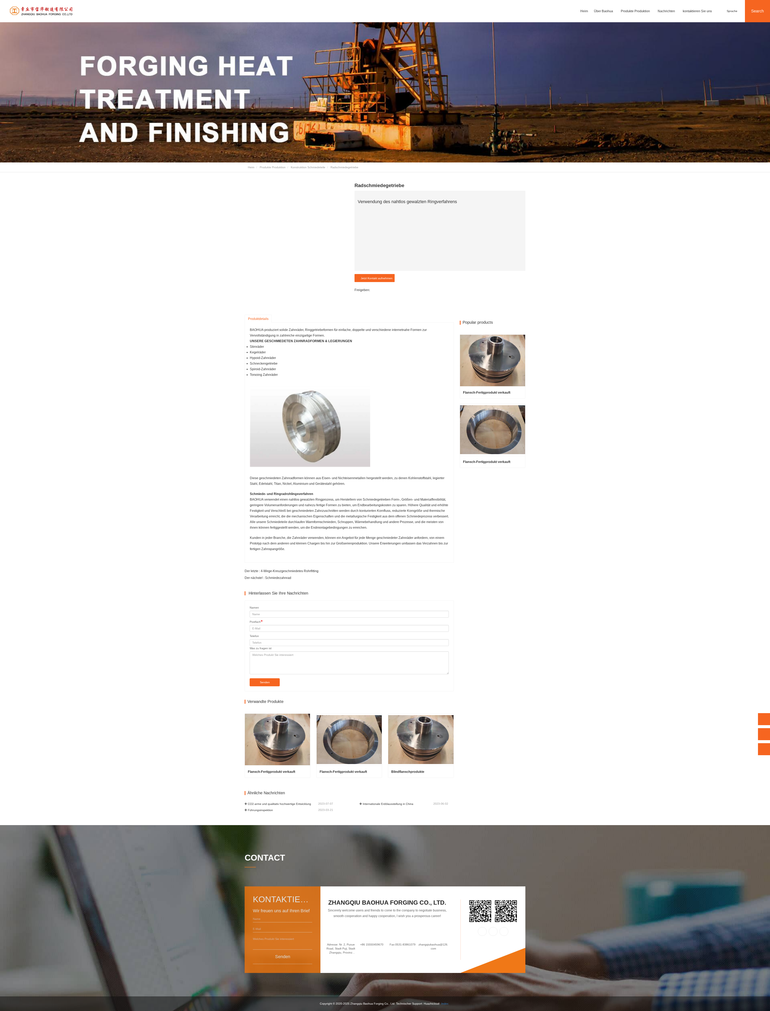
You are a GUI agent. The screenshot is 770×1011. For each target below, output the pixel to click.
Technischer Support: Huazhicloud (417, 1003)
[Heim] (41, 11)
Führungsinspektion (260, 810)
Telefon (254, 636)
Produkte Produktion (273, 167)
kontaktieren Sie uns (697, 11)
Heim (584, 11)
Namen (254, 607)
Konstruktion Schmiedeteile (308, 167)
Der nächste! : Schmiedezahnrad (268, 578)
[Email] (764, 734)
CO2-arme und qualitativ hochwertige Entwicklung (279, 803)
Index (444, 1003)
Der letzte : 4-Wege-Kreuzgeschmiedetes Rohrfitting (281, 571)
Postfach (255, 621)
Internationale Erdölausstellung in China (388, 803)
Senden (265, 682)
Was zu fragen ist (261, 648)
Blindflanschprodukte (407, 771)
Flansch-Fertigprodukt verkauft (271, 771)
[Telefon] (764, 719)
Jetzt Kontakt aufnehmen (375, 278)
